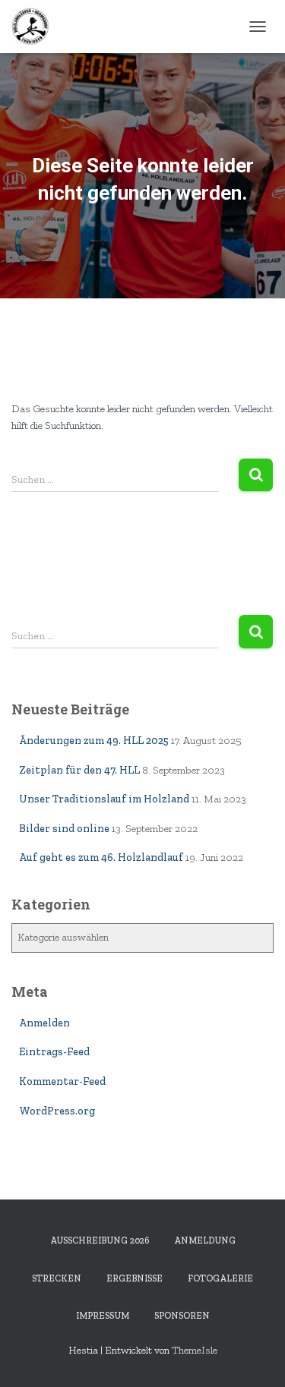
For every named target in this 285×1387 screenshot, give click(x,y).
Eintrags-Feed (54, 1051)
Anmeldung (205, 1240)
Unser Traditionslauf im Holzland (104, 799)
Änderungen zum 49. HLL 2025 (94, 740)
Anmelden (44, 1023)
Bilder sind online (64, 828)
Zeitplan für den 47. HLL (79, 770)
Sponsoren (182, 1315)
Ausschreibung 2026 (99, 1240)
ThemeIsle (194, 1350)
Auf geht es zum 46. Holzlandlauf (101, 857)
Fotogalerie (220, 1278)
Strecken (56, 1278)
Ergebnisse (134, 1278)
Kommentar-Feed (62, 1081)
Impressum (102, 1315)
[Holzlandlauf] (36, 27)
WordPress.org (57, 1111)
